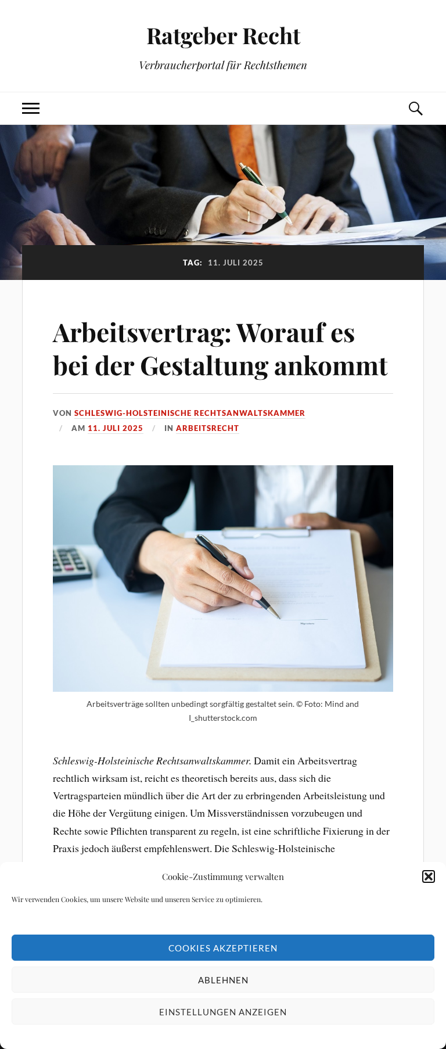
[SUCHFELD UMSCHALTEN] (415, 108)
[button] (428, 876)
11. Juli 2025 (115, 428)
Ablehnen (223, 980)
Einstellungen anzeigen (223, 1012)
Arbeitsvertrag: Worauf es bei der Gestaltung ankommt (220, 348)
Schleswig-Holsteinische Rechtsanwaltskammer (189, 413)
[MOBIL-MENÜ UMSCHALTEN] (30, 108)
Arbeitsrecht (207, 428)
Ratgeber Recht (223, 35)
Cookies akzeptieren (223, 948)
